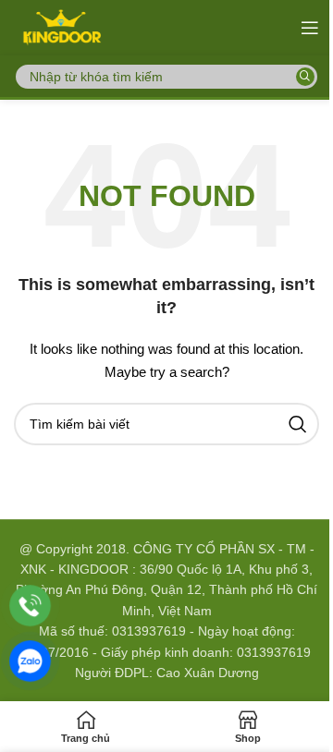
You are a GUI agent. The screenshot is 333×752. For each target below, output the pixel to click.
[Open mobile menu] (309, 27)
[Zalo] (30, 661)
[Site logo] (60, 26)
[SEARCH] (305, 76)
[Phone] (30, 605)
